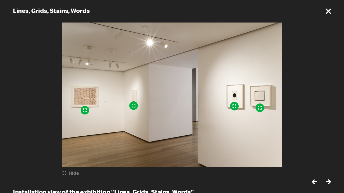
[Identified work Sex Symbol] (234, 106)
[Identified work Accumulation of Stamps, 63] (84, 110)
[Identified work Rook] (259, 107)
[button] (328, 11)
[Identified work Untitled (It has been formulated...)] (133, 105)
